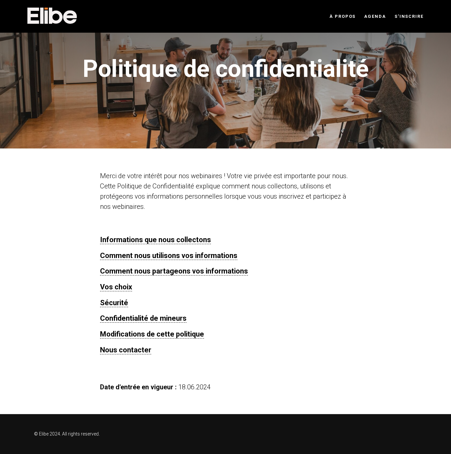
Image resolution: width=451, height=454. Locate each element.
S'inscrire (409, 16)
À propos (343, 16)
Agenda (375, 16)
